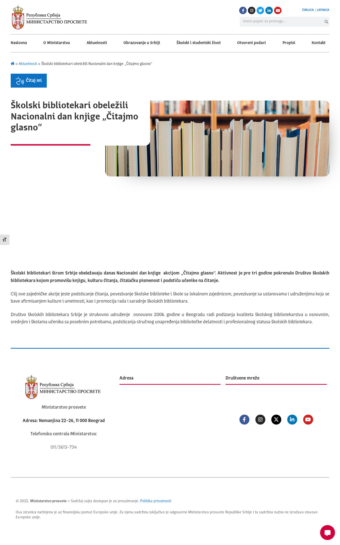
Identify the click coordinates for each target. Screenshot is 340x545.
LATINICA (323, 10)
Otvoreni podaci (251, 43)
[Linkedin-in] (269, 10)
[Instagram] (251, 10)
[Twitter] (260, 10)
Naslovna (19, 43)
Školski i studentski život (198, 43)
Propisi (289, 43)
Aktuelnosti (97, 43)
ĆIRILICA (308, 10)
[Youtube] (278, 10)
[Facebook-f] (243, 10)
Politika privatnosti (155, 501)
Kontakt (319, 43)
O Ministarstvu (56, 43)
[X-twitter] (276, 420)
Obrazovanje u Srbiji (141, 43)
